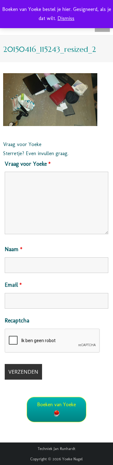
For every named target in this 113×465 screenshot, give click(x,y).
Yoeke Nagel (72, 459)
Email (13, 284)
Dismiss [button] (65, 18)
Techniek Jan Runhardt (56, 448)
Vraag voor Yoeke (28, 163)
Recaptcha (17, 320)
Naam (13, 249)
